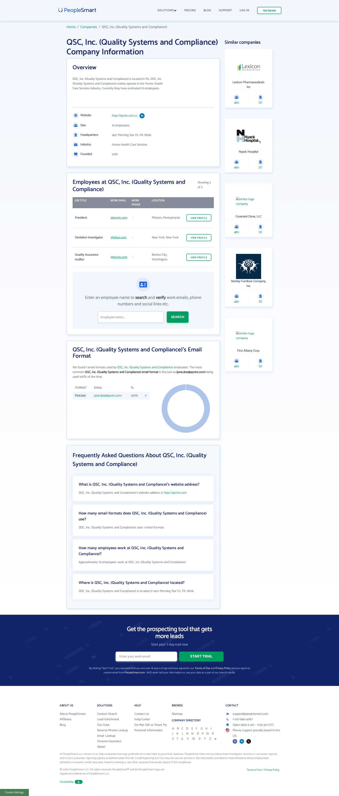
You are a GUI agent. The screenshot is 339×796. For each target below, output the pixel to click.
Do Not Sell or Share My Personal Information (150, 727)
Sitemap (177, 714)
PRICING (190, 10)
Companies (88, 27)
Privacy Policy (223, 668)
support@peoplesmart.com (250, 714)
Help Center (142, 719)
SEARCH (177, 317)
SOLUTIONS (166, 10)
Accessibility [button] (67, 782)
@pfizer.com (119, 237)
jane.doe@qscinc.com (107, 395)
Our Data (103, 725)
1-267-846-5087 (243, 719)
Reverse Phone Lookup (112, 730)
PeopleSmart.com (135, 672)
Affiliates (65, 719)
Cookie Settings (14, 792)
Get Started (269, 10)
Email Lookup (106, 736)
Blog (63, 725)
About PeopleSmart (73, 714)
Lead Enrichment (108, 719)
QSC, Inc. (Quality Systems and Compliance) (145, 367)
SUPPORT (225, 10)
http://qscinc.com (123, 115)
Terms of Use (202, 668)
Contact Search (107, 714)
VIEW (199, 218)
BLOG (207, 10)
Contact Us (141, 714)
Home (71, 27)
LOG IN (244, 10)
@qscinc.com (119, 217)
